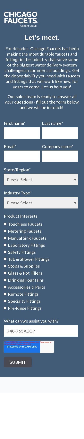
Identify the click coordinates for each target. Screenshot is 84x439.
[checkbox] (41, 265)
